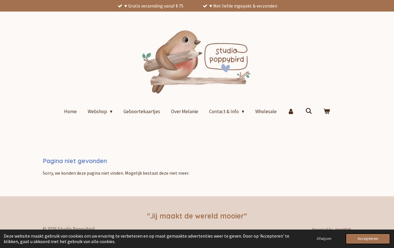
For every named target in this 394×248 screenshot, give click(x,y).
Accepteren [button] (368, 238)
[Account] (291, 112)
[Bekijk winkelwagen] (326, 112)
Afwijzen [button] (324, 238)
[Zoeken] (308, 111)
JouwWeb (342, 229)
